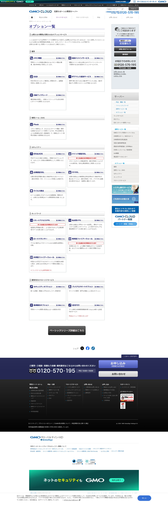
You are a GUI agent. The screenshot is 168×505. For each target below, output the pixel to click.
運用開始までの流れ (120, 74)
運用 (115, 167)
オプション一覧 (121, 112)
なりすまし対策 (105, 451)
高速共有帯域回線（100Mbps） (123, 146)
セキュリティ (118, 173)
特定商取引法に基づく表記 (80, 423)
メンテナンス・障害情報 (129, 387)
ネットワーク (118, 177)
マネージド (77, 5)
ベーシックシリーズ (122, 105)
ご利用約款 (107, 400)
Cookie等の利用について (62, 423)
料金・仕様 (51, 384)
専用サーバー (65, 5)
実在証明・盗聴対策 (35, 451)
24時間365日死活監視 (120, 139)
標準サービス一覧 (121, 109)
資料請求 (125, 54)
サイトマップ (32, 423)
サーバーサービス (61, 17)
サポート (133, 8)
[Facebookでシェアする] (87, 348)
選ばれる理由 (43, 17)
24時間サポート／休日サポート (123, 136)
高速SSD (33, 401)
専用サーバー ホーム (35, 21)
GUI (50, 398)
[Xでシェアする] (82, 348)
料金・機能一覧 (121, 102)
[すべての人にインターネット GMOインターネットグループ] (152, 1)
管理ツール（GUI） (120, 170)
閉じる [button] (144, 498)
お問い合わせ (113, 17)
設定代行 (69, 400)
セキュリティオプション (74, 390)
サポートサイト (125, 384)
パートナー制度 (111, 5)
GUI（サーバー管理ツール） (122, 122)
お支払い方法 (118, 76)
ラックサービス (118, 116)
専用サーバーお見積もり (92, 390)
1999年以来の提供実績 (37, 390)
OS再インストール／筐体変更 (123, 150)
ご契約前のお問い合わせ (92, 387)
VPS (40, 5)
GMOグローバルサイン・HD (128, 5)
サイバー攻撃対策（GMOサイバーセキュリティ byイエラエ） (59, 451)
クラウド (31, 5)
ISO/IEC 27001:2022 (50, 427)
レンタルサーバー (52, 5)
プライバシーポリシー (71, 500)
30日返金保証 (35, 411)
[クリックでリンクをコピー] (93, 348)
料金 (98, 17)
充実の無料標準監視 (120, 143)
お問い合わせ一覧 (119, 72)
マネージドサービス (82, 17)
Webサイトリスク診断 (85, 448)
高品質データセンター (120, 157)
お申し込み (129, 17)
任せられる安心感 (36, 393)
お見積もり (125, 42)
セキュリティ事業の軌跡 (117, 451)
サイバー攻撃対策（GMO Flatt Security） (88, 451)
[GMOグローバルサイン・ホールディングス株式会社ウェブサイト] (46, 440)
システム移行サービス (73, 387)
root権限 (116, 153)
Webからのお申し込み (110, 387)
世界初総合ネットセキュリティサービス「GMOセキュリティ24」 (47, 448)
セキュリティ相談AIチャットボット (102, 448)
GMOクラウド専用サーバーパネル (124, 133)
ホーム (32, 17)
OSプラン (117, 119)
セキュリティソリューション (93, 5)
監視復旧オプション (73, 392)
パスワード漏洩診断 (72, 448)
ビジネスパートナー (126, 391)
